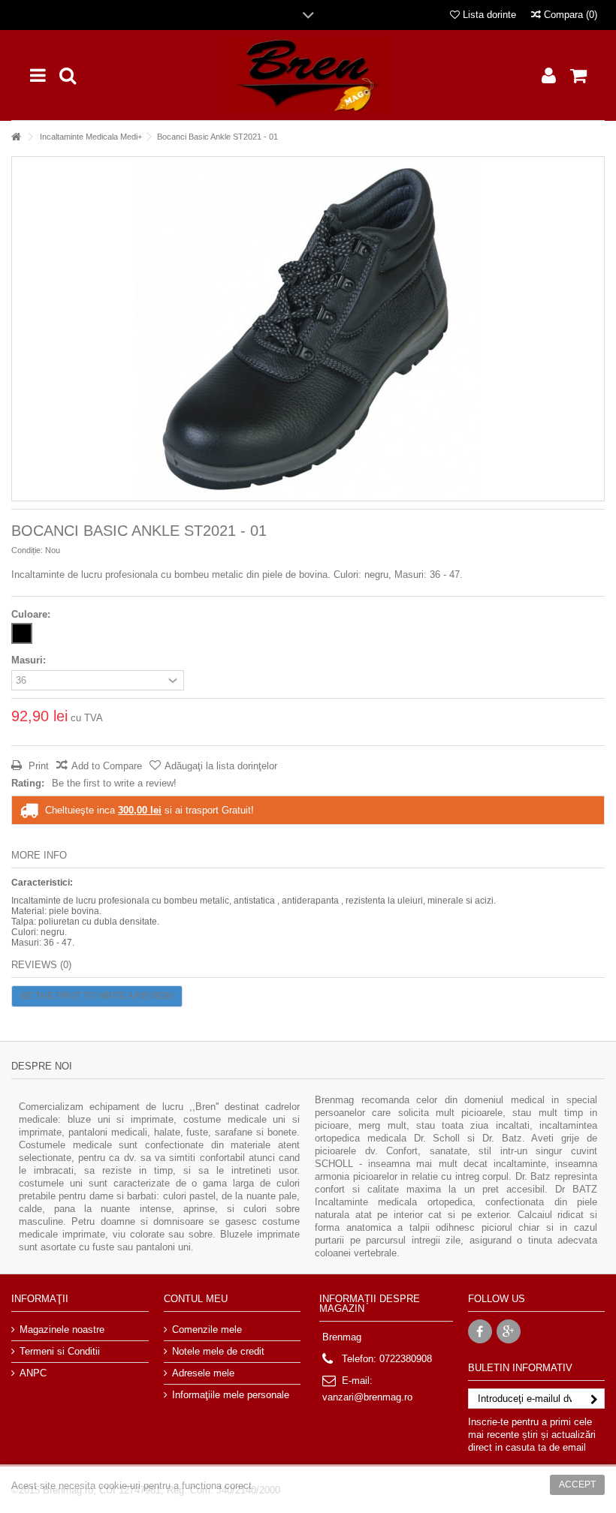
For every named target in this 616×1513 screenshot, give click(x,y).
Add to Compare (106, 766)
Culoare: (32, 614)
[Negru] (22, 633)
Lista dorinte (488, 14)
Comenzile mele (207, 1329)
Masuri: (30, 660)
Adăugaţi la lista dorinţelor (221, 766)
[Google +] (509, 1331)
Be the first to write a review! (114, 783)
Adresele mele (203, 1373)
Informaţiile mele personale (230, 1394)
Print (37, 766)
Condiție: (27, 550)
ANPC (33, 1373)
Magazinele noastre (62, 1329)
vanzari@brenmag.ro (367, 1397)
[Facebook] (480, 1331)
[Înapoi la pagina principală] (15, 137)
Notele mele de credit (218, 1351)
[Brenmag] (308, 75)
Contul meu (196, 1298)
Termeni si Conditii (60, 1351)
